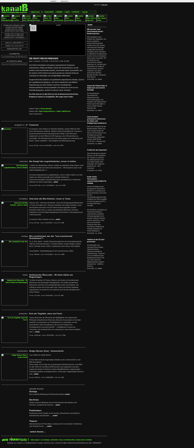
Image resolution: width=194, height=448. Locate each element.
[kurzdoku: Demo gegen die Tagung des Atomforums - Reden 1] (91, 21)
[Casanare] (14, 129)
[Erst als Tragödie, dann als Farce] (14, 317)
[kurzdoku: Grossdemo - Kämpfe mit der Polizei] (70, 21)
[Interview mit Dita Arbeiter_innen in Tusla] (14, 203)
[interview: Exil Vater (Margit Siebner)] (27, 21)
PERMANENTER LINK (14, 49)
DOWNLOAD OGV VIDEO (14, 29)
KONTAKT (75, 12)
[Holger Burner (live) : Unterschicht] (14, 355)
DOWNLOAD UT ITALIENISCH (14, 37)
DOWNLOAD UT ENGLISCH (14, 34)
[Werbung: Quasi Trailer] (101, 21)
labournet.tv (64, 1)
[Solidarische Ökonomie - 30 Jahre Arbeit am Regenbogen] (14, 280)
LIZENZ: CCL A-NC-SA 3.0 (14, 46)
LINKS (67, 12)
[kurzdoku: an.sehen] (17, 21)
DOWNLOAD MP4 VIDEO (14, 27)
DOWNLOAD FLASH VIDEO (14, 31)
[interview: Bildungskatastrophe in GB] (6, 21)
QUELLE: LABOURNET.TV (14, 43)
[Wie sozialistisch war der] (14, 241)
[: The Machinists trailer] (49, 21)
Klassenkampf (46, 109)
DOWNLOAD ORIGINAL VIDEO (14, 25)
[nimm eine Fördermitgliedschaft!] (15, 441)
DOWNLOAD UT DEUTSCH (14, 36)
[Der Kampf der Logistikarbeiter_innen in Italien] (14, 165)
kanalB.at (53, 1)
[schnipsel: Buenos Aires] (80, 21)
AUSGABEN (49, 12)
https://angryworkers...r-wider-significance (55, 111)
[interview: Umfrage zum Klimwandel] (38, 21)
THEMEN (59, 12)
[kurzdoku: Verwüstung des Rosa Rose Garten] (59, 21)
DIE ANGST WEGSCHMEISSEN (43, 58)
